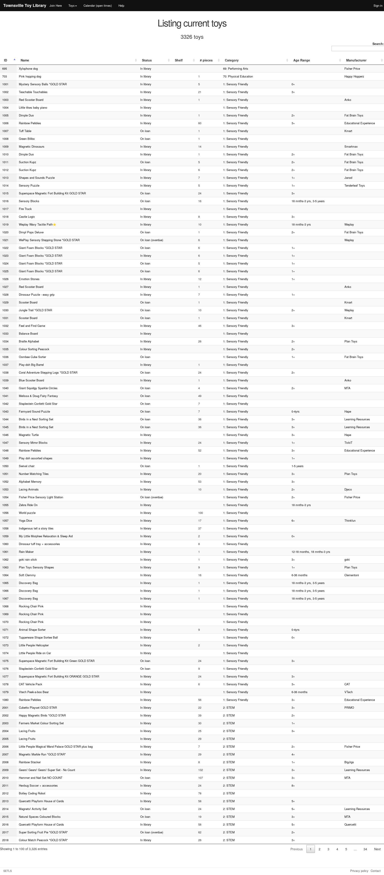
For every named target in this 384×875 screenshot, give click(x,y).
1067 (5, 598)
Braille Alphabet (29, 341)
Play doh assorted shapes (35, 458)
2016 (5, 824)
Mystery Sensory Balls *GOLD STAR (43, 84)
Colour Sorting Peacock (34, 349)
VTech (348, 692)
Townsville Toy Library (24, 5)
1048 (5, 450)
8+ (293, 785)
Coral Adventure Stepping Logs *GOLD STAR (48, 372)
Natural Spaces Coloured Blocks (40, 816)
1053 (5, 489)
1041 (5, 396)
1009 (5, 146)
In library (145, 68)
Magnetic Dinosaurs (31, 146)
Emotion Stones (29, 279)
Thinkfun (350, 520)
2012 (5, 793)
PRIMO (349, 707)
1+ (293, 177)
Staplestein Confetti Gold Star (38, 403)
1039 (5, 380)
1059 (5, 536)
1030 (5, 310)
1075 (5, 661)
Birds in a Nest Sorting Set (36, 419)
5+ (293, 801)
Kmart (348, 131)
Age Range (301, 60)
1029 (5, 302)
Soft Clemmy (27, 575)
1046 (5, 435)
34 (365, 849)
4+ (293, 754)
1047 (5, 442)
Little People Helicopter (34, 645)
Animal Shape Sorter (32, 629)
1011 (5, 162)
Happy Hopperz (354, 76)
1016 (5, 201)
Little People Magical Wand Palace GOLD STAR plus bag (56, 746)
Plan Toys (350, 341)
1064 (5, 575)
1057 (5, 520)
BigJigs (349, 762)
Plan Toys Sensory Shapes (36, 567)
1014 (5, 185)
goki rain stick (28, 559)
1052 (5, 481)
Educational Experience (359, 123)
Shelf (179, 60)
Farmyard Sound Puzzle (34, 411)
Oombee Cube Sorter (32, 357)
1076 (5, 668)
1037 (5, 364)
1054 (5, 497)
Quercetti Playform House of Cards (41, 801)
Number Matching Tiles (34, 474)
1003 (5, 100)
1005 (5, 115)
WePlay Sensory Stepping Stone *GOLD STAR (49, 240)
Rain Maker (26, 551)
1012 (5, 170)
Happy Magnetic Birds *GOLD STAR (42, 715)
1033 (5, 333)
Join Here (56, 5)
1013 (5, 177)
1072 (5, 637)
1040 (5, 388)
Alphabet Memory (30, 481)
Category (232, 60)
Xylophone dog (28, 68)
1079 (5, 692)
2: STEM (229, 707)
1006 (5, 123)
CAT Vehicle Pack (30, 684)
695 (4, 68)
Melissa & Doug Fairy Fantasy (38, 396)
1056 (5, 513)
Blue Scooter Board (31, 380)
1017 (5, 209)
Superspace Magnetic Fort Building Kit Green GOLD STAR (56, 661)
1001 (5, 84)
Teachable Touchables (33, 92)
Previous (296, 849)
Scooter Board (28, 302)
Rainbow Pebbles (30, 123)
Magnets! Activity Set (33, 809)
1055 (5, 505)
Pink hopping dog (30, 76)
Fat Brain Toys (353, 115)
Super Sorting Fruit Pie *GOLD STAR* (43, 832)
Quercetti (350, 824)
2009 (5, 770)
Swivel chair (26, 466)
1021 (5, 240)
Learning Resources (357, 419)
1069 (5, 614)
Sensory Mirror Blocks (33, 442)
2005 (5, 739)
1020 (5, 232)
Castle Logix (27, 216)
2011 (5, 785)
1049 (5, 458)
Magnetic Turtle (29, 435)
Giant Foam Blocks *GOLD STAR (40, 248)
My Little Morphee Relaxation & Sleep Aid (46, 536)
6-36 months (300, 575)
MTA (347, 388)
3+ (293, 92)
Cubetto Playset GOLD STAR (38, 707)
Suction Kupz (27, 162)
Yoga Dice (25, 520)
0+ (293, 84)
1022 (5, 248)
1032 (5, 326)
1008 (5, 138)
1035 (5, 349)
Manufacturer (356, 60)
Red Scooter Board (31, 100)
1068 (5, 606)
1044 (5, 419)
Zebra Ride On (28, 505)
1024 (5, 263)
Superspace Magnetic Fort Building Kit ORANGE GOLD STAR (59, 676)
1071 (5, 629)
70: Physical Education (238, 76)
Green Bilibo (27, 138)
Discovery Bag (28, 583)
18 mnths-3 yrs (301, 224)
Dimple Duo (26, 115)
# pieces (206, 60)
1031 (5, 318)
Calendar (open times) (98, 5)
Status (147, 60)
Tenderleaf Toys (354, 185)
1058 (5, 528)
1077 (5, 676)
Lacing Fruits (27, 731)
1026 (5, 279)
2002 (5, 715)
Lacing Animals (29, 489)
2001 (5, 707)
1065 (5, 583)
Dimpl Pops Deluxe (31, 232)
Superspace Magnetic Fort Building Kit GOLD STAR (52, 193)
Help (121, 5)
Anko (347, 100)
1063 (5, 567)
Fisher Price (352, 68)
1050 (5, 466)
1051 (5, 474)
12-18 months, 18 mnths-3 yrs (311, 551)
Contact (376, 871)
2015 (5, 816)
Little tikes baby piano (33, 107)
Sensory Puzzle (29, 185)
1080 (5, 700)
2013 (5, 801)
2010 (5, 777)
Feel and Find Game (32, 326)
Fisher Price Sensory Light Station (41, 497)
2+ (293, 115)
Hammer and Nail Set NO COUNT (40, 777)
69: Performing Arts (235, 68)
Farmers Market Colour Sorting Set (41, 723)
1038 (5, 372)
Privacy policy (359, 871)
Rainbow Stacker (30, 762)
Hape (347, 411)
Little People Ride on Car (35, 653)
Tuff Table (25, 131)
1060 (5, 544)
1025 (5, 271)
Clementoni (351, 575)
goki (347, 559)
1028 (5, 294)
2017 (5, 832)
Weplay (349, 224)
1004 (5, 107)
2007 (5, 754)
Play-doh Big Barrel (31, 364)
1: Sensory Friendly (235, 84)
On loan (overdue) (151, 240)
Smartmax (351, 146)
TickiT (348, 442)
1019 (5, 224)
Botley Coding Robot (32, 793)
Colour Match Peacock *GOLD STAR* (43, 840)
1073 (5, 645)
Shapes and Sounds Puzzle (37, 177)
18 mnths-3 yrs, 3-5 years (308, 201)
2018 (5, 840)
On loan (145, 131)
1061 (5, 551)
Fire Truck (25, 209)
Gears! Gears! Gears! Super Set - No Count (47, 770)
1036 (5, 357)
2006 (5, 746)
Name (25, 60)
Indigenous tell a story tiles (36, 528)
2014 (5, 809)
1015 (5, 193)
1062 (5, 559)
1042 (5, 403)
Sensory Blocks (29, 201)
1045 (5, 427)
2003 (5, 723)
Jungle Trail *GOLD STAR (35, 310)
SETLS (7, 871)
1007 (5, 131)
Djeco (348, 489)
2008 (5, 762)
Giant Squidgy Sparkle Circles (38, 388)
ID (5, 60)
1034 (5, 341)
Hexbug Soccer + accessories (38, 785)
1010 (5, 154)
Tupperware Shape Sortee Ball (38, 637)
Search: (378, 43)
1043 (5, 411)
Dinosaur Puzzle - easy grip (36, 294)
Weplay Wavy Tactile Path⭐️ (37, 224)
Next (377, 849)
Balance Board (28, 333)
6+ (293, 520)
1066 (5, 590)
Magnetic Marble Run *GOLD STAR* (42, 754)
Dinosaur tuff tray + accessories (39, 544)
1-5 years (298, 466)
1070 (5, 622)
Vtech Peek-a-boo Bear (34, 692)
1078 (5, 684)
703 (4, 76)
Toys (71, 5)
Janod (348, 177)
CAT (347, 684)
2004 (5, 731)
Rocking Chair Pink (31, 606)
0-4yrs (296, 411)
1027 (5, 287)
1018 (5, 216)
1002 (5, 92)
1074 (5, 653)
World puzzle (27, 513)
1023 (5, 255)
